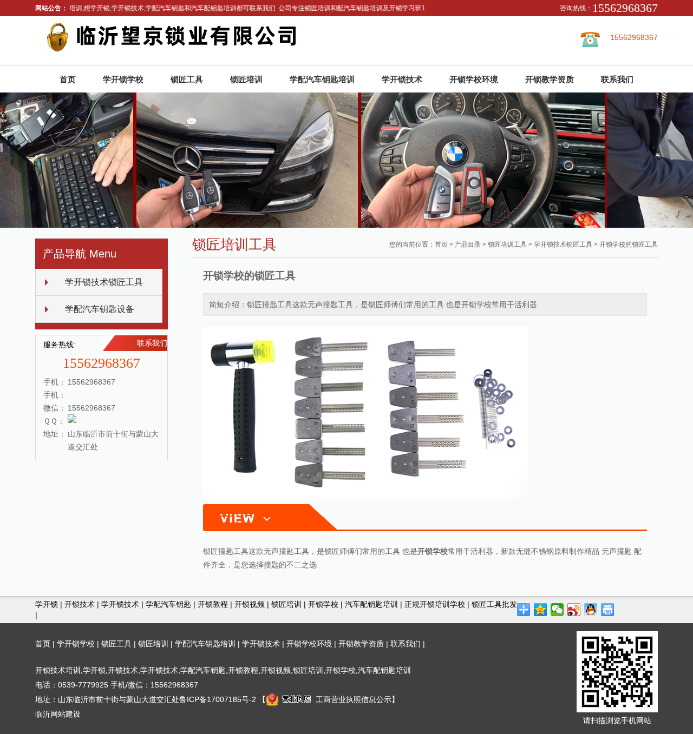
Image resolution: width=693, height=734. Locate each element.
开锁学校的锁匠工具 (628, 244)
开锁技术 (79, 604)
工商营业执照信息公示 (353, 699)
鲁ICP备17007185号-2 (217, 699)
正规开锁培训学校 (434, 604)
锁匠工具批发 (494, 604)
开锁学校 (323, 604)
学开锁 (46, 604)
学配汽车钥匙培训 (322, 79)
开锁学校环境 (473, 79)
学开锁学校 (123, 79)
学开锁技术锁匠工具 (104, 282)
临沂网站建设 (58, 714)
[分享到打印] (607, 609)
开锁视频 (249, 604)
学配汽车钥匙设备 (99, 309)
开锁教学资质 (549, 79)
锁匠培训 (246, 79)
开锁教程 (213, 604)
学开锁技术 (402, 79)
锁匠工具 (187, 79)
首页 (68, 79)
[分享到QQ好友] (591, 609)
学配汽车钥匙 (168, 604)
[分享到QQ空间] (540, 609)
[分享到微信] (557, 609)
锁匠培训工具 (507, 244)
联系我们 (617, 79)
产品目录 (468, 244)
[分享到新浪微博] (574, 609)
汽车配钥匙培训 (371, 604)
